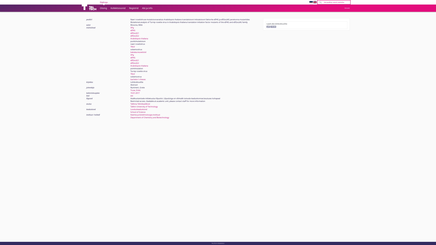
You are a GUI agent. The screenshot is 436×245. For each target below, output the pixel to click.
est (131, 95)
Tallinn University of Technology (144, 106)
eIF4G (132, 30)
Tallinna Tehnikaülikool (140, 104)
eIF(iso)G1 (134, 33)
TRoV (132, 46)
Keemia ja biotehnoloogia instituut (145, 115)
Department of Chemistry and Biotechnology (149, 117)
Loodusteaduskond (138, 109)
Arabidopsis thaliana (139, 38)
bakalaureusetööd (138, 52)
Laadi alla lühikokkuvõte (276, 25)
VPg (132, 27)
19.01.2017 (135, 93)
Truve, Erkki (135, 90)
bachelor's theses (138, 79)
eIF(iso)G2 (134, 36)
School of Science (137, 112)
